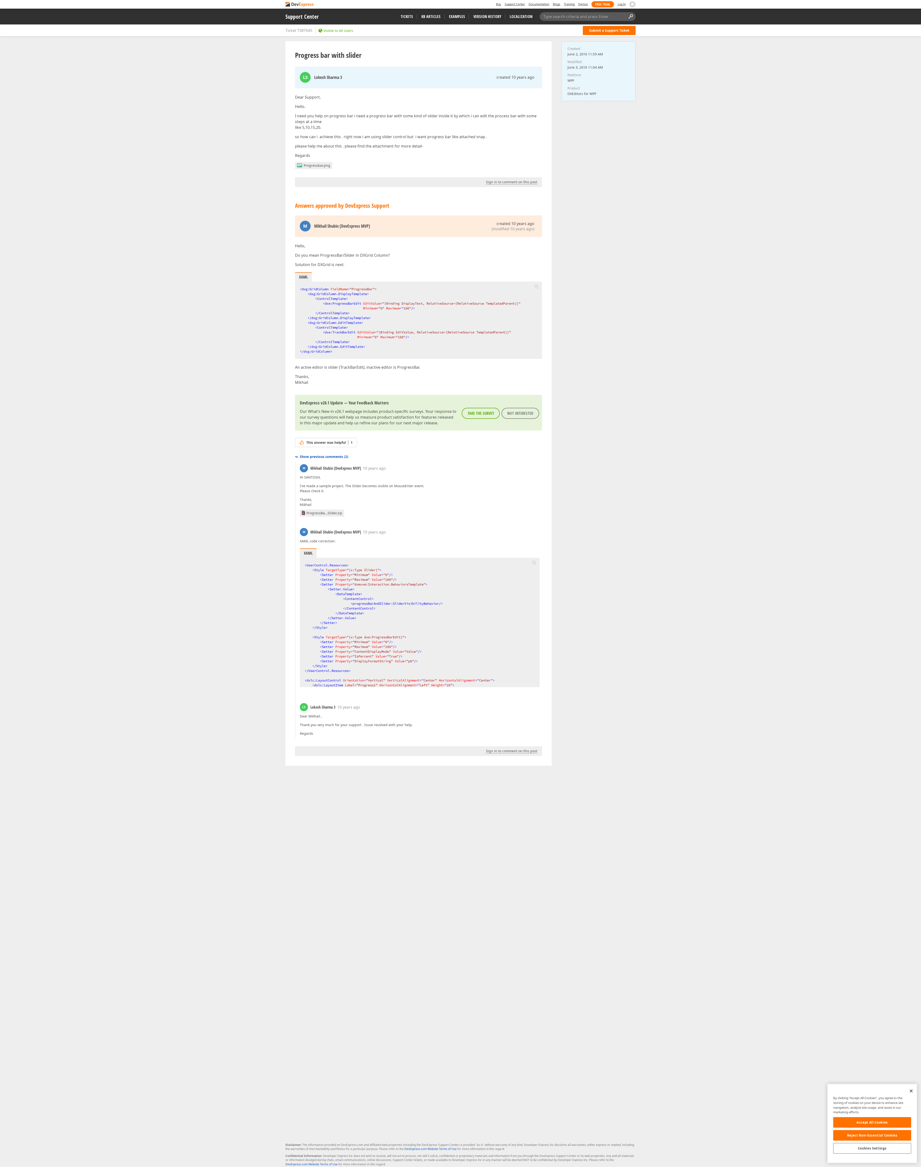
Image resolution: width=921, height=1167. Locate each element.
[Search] (631, 16)
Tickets (407, 16)
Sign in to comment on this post (511, 182)
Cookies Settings (872, 1148)
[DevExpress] (300, 4)
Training (569, 4)
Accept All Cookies (872, 1122)
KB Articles (431, 16)
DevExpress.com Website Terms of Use (430, 1149)
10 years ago (374, 468)
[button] (536, 286)
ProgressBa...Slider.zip (324, 513)
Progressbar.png (317, 165)
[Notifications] (632, 4)
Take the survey (480, 413)
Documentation (539, 4)
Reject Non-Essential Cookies (872, 1135)
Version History (487, 16)
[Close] (911, 1091)
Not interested (520, 413)
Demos (583, 4)
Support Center (515, 4)
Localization (521, 16)
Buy (498, 4)
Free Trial (602, 4)
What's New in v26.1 (326, 411)
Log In (622, 4)
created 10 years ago (515, 77)
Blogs (556, 4)
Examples (457, 16)
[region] (872, 1123)
